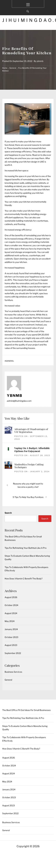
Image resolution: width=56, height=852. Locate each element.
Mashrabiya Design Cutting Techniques (28, 466)
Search (8, 512)
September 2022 (13, 653)
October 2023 (11, 637)
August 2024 (11, 613)
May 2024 (9, 621)
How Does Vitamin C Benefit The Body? (23, 578)
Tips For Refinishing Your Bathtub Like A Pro (25, 548)
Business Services (13, 672)
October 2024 (11, 605)
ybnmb (40, 61)
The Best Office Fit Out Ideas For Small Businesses (26, 710)
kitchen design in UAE (33, 161)
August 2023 (11, 645)
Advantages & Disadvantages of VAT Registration (31, 430)
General (10, 361)
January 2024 (11, 629)
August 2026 (11, 597)
